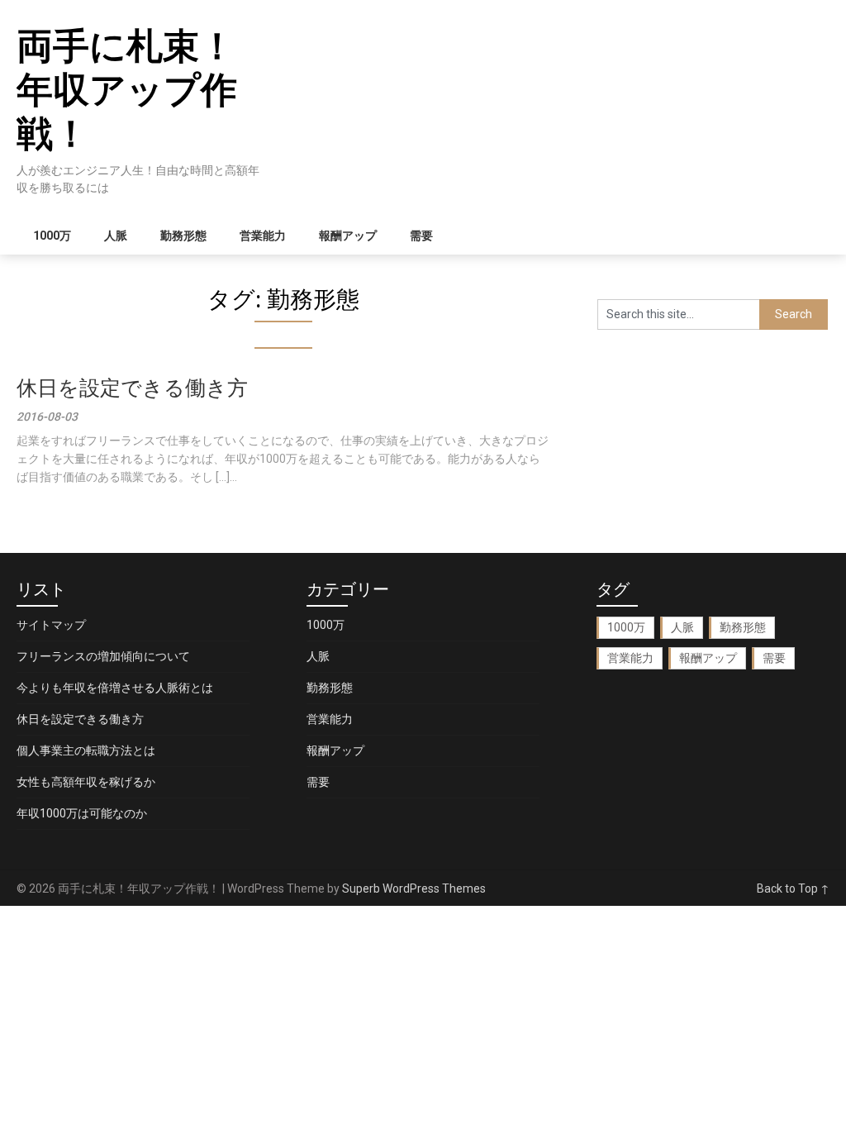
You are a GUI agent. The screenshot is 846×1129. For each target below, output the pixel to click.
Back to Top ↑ (793, 888)
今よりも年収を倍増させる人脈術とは (115, 687)
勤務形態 (183, 235)
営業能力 (263, 235)
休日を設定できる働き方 (132, 388)
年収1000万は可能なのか (82, 813)
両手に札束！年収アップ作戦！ (127, 90)
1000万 (52, 235)
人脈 (115, 235)
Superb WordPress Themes (414, 888)
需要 (421, 235)
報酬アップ (348, 235)
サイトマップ (51, 624)
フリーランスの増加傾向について (103, 656)
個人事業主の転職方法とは (86, 750)
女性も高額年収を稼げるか (86, 781)
